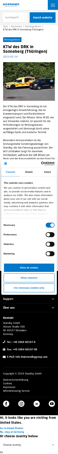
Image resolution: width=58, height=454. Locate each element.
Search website (42, 17)
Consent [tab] (10, 172)
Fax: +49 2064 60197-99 (22, 349)
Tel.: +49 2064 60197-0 (21, 341)
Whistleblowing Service (16, 390)
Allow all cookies (29, 267)
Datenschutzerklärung (15, 379)
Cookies (7, 383)
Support (8, 298)
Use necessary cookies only (29, 287)
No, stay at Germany (12, 431)
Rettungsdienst (33, 26)
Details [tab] (29, 172)
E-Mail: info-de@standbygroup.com (27, 356)
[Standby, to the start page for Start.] (11, 5)
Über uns (9, 307)
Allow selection (29, 277)
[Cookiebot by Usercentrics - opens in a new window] (41, 164)
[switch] (50, 234)
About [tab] (47, 172)
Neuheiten (16, 26)
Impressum (9, 387)
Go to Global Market (11, 428)
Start (5, 26)
